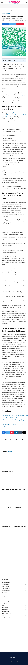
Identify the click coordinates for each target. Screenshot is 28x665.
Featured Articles (5, 594)
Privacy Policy (20, 655)
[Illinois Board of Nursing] (14, 462)
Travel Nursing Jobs (6, 619)
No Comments (16, 20)
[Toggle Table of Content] (23, 60)
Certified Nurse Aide (6, 590)
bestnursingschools (10, 18)
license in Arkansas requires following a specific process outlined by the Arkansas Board (14, 115)
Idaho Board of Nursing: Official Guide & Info (13, 489)
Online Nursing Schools (6, 613)
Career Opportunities (6, 588)
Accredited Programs (6, 582)
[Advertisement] (11, 544)
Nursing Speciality (5, 611)
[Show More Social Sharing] (25, 24)
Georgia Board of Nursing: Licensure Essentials (14, 526)
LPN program (4, 599)
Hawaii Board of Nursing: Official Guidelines (13, 508)
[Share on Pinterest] (20, 24)
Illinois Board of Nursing (8, 471)
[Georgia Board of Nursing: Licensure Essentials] (14, 517)
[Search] (26, 2)
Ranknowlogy (22, 661)
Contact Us (12, 657)
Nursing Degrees (5, 603)
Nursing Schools (5, 609)
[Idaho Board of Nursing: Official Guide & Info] (14, 481)
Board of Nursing (5, 13)
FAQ (17, 657)
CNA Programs (5, 592)
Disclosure (13, 655)
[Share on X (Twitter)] (12, 24)
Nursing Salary (5, 607)
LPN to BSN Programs (6, 601)
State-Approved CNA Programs (8, 617)
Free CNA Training (5, 596)
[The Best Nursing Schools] (14, 2)
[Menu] (2, 2)
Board (21, 96)
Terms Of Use (6, 655)
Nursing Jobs (4, 605)
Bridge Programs (5, 586)
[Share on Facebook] (5, 24)
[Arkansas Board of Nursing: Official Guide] (14, 41)
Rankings (3, 615)
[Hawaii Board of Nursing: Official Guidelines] (14, 499)
